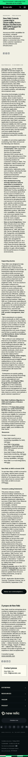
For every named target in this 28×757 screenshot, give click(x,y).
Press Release (16, 15)
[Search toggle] (20, 7)
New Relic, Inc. (6, 69)
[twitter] (5, 727)
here (8, 442)
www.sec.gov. (14, 568)
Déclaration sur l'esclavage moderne (9, 748)
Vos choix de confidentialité (7, 746)
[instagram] (18, 727)
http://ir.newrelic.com (10, 566)
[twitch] (22, 727)
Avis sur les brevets (5, 750)
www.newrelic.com (8, 656)
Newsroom (6, 15)
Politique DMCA (16, 741)
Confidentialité (4, 743)
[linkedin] (14, 727)
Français (15, 750)
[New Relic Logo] (7, 7)
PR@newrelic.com (14, 673)
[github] (10, 727)
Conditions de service (6, 741)
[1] (19, 103)
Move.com (13, 336)
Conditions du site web (14, 743)
